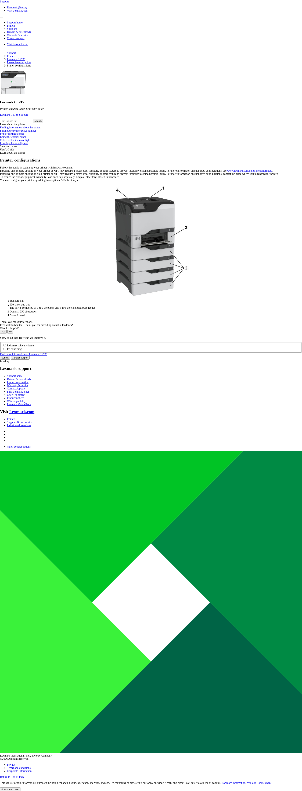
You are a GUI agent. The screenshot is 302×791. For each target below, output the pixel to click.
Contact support (20, 357)
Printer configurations (12, 133)
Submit (5, 357)
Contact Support (16, 388)
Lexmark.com (21, 411)
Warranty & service (17, 385)
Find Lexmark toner (18, 391)
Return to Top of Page (12, 776)
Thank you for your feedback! (16, 321)
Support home (15, 375)
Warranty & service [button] (17, 35)
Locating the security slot (14, 143)
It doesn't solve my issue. (20, 345)
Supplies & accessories (19, 422)
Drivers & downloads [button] (19, 31)
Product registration (17, 382)
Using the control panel (13, 136)
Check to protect (16, 394)
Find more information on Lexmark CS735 (23, 354)
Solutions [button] (12, 28)
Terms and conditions (19, 767)
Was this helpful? (9, 328)
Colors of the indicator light (15, 140)
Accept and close (10, 789)
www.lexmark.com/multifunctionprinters (249, 170)
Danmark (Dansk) (17, 7)
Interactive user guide (19, 62)
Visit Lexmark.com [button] (17, 10)
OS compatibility (16, 401)
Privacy (11, 764)
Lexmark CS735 (16, 59)
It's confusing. (14, 348)
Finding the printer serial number (18, 130)
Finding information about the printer (20, 127)
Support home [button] (15, 22)
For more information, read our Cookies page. (247, 782)
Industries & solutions (19, 425)
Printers (11, 56)
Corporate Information (19, 770)
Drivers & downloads (19, 379)
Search (38, 121)
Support (11, 52)
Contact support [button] (15, 38)
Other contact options (19, 446)
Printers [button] (11, 25)
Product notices (15, 397)
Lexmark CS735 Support (14, 114)
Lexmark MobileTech (19, 404)
